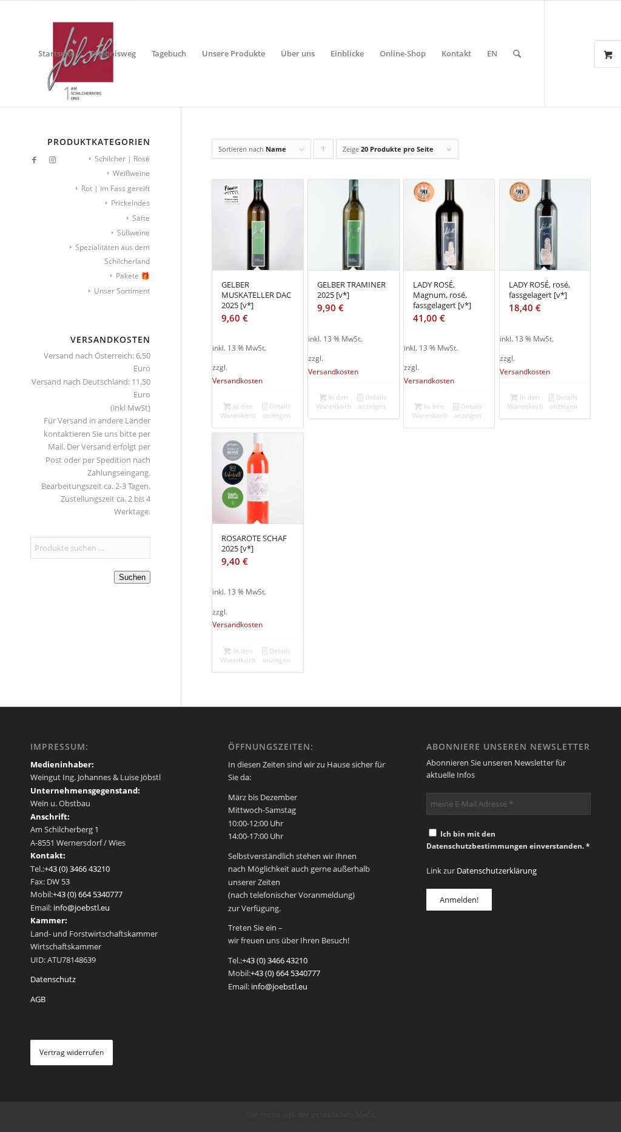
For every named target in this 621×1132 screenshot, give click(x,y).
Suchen (132, 577)
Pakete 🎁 (133, 276)
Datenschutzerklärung (497, 870)
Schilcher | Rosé (122, 158)
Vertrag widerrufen (71, 1052)
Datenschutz (53, 979)
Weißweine (131, 173)
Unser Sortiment (122, 291)
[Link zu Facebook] (34, 159)
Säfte (141, 218)
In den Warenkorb (238, 411)
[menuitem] (56, 54)
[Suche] (517, 54)
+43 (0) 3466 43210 (77, 868)
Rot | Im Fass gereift (115, 188)
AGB (37, 999)
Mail (55, 446)
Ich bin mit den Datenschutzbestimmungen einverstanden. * (508, 840)
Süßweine (133, 232)
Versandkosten (237, 380)
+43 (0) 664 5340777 (88, 894)
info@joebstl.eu (81, 907)
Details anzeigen (277, 411)
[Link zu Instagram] (52, 159)
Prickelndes (130, 203)
